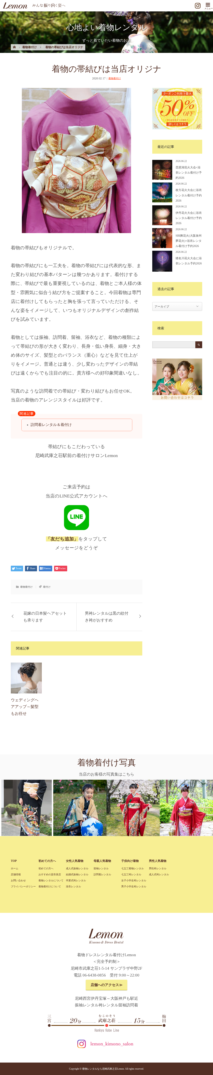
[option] (32, 808)
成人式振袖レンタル (77, 868)
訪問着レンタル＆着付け (51, 425)
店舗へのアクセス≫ (107, 985)
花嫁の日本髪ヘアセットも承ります (45, 616)
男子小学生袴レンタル (133, 886)
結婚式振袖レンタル (77, 874)
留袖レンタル (101, 868)
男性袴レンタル (157, 868)
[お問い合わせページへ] (177, 398)
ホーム (14, 868)
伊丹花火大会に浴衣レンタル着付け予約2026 (189, 218)
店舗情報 (16, 874)
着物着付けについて (49, 886)
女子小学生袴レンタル (133, 880)
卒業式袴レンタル (76, 880)
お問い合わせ (18, 880)
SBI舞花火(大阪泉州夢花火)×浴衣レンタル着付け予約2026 (189, 241)
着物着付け (114, 78)
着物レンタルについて (50, 880)
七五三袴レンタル (131, 874)
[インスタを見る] (197, 9)
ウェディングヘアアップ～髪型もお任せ (24, 707)
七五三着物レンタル (132, 868)
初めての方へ (45, 868)
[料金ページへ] (177, 128)
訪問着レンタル (102, 874)
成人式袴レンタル (159, 874)
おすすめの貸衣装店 (49, 874)
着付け (47, 586)
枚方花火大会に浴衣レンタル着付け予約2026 (189, 195)
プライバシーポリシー (23, 886)
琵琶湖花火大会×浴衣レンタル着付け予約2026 (189, 172)
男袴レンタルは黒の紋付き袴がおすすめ (106, 616)
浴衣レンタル (73, 886)
